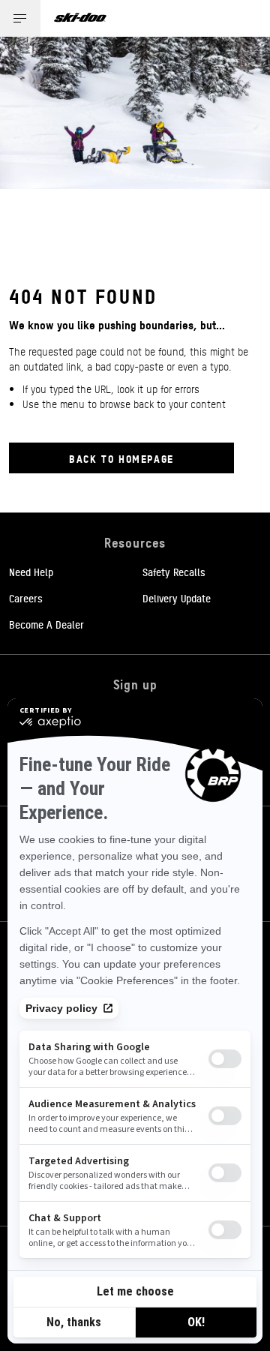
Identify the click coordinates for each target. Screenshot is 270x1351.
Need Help (31, 571)
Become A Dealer (46, 624)
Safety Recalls (174, 571)
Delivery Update (176, 598)
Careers (26, 598)
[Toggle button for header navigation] (20, 18)
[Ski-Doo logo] (80, 18)
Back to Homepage (121, 458)
